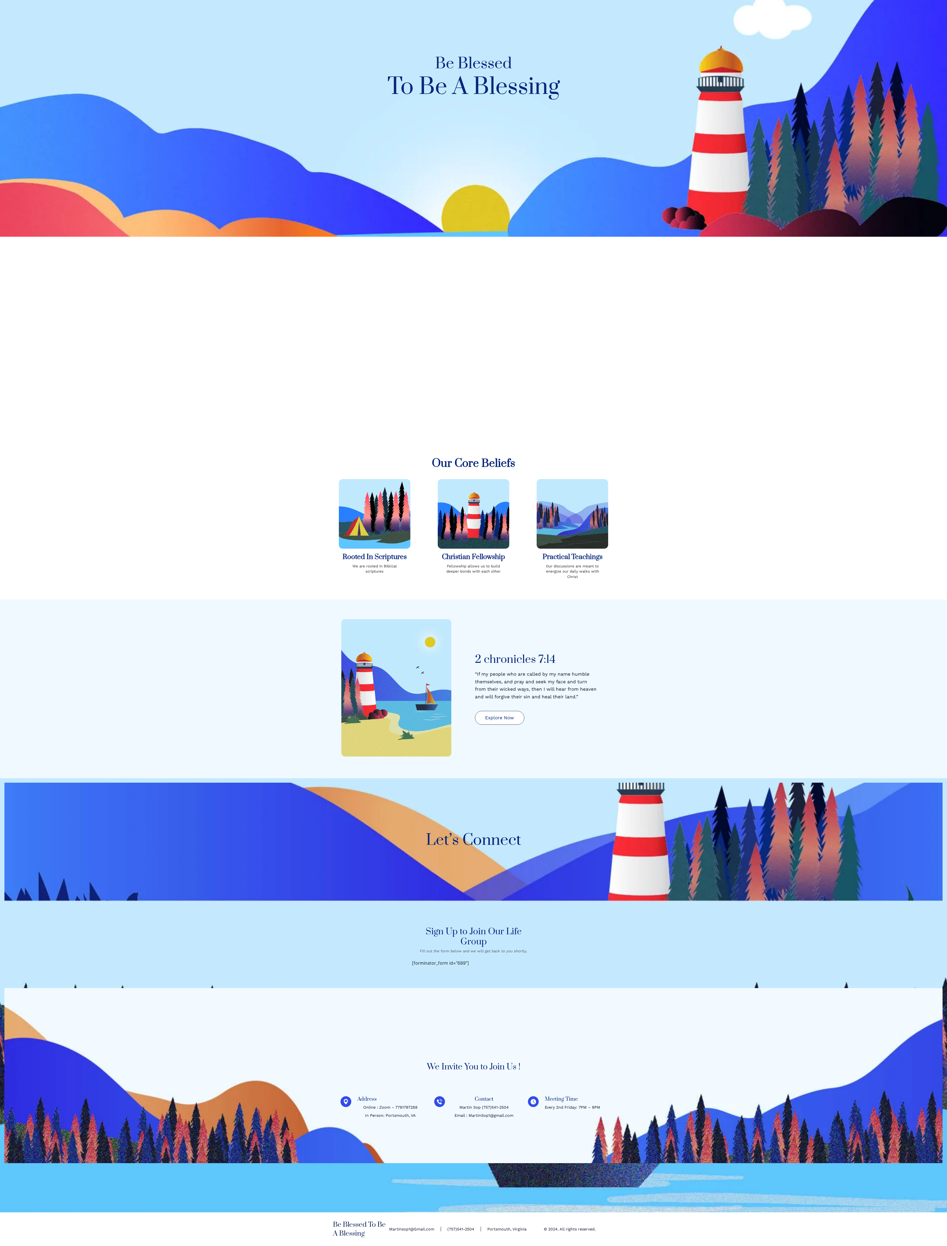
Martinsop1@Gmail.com (411, 1229)
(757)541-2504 (495, 1107)
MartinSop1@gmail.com (491, 1115)
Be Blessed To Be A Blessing (359, 1229)
